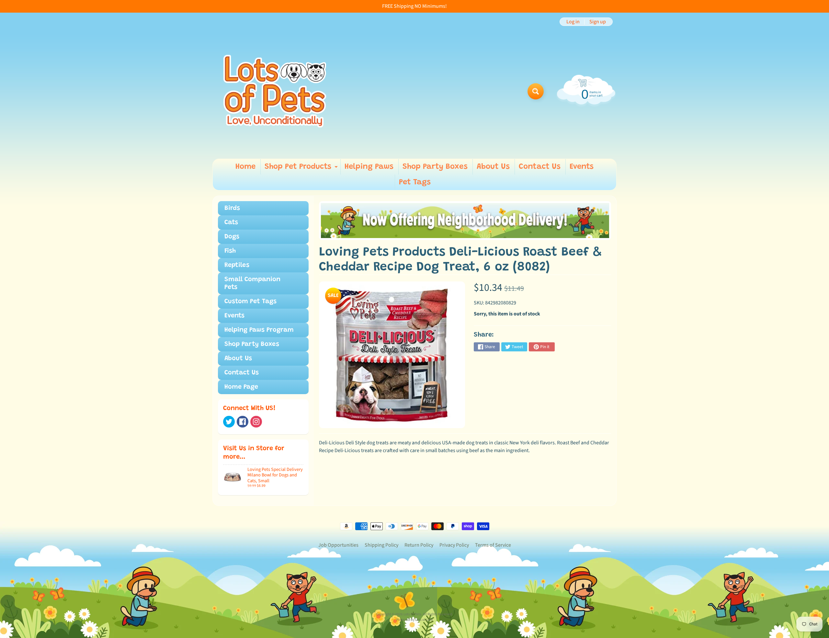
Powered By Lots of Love (414, 619)
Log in (573, 21)
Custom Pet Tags (250, 301)
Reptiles (236, 265)
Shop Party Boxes (435, 167)
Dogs (231, 237)
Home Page (241, 387)
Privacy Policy (454, 545)
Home (245, 167)
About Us (493, 167)
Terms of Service (493, 545)
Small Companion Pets (252, 283)
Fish (230, 251)
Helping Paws (369, 167)
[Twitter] (229, 421)
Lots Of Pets (412, 614)
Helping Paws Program (259, 330)
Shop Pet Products (302, 169)
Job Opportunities (338, 545)
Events (582, 167)
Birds (232, 208)
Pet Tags (415, 182)
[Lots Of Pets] (274, 91)
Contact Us (540, 167)
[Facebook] (242, 421)
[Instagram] (256, 421)
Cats (231, 222)
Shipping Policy (381, 545)
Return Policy (418, 545)
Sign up (597, 21)
